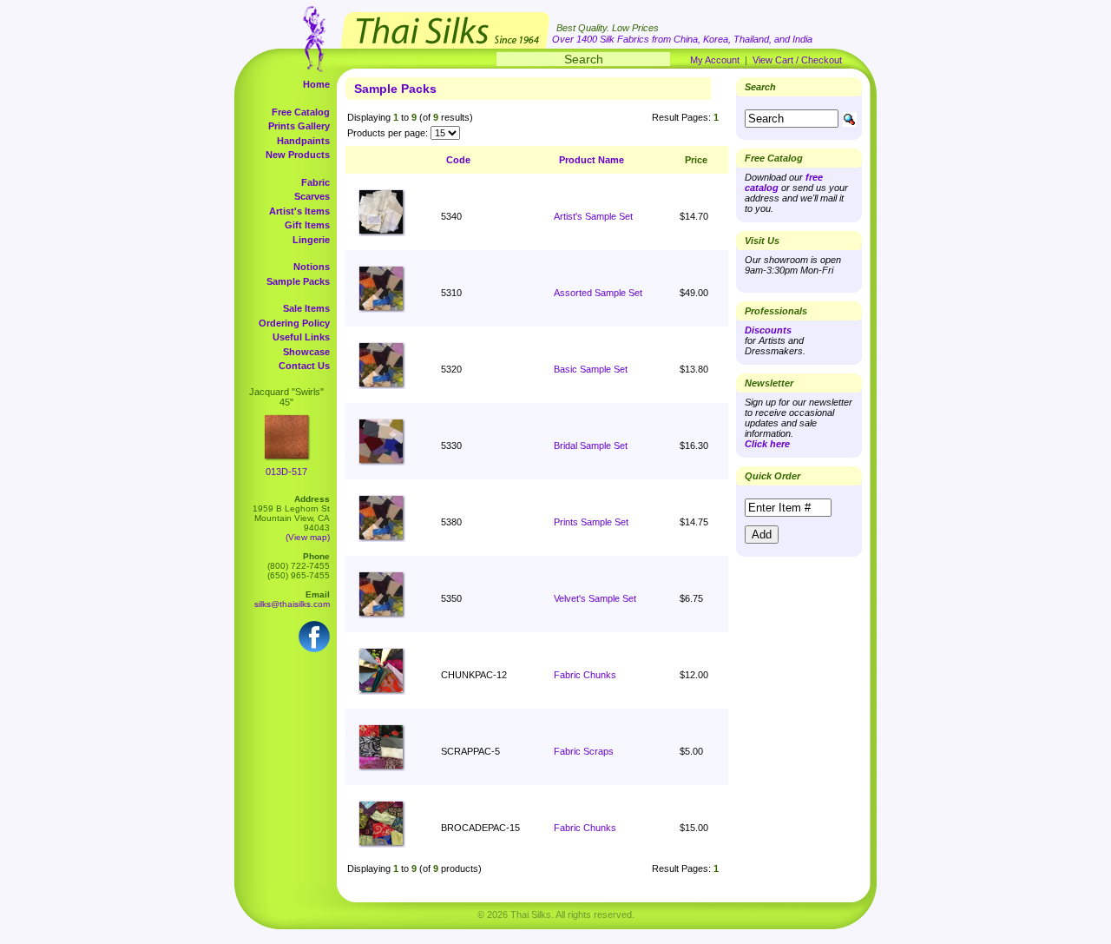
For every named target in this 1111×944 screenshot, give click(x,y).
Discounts (768, 330)
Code (458, 160)
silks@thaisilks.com (292, 604)
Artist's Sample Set (593, 216)
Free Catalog (301, 112)
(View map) (308, 537)
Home (316, 84)
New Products (298, 154)
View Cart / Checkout (797, 60)
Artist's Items (299, 211)
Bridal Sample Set (591, 445)
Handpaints (303, 140)
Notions (311, 266)
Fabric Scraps (584, 751)
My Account (715, 60)
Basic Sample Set (591, 369)
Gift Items (307, 225)
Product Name (591, 160)
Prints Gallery (299, 126)
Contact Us (304, 365)
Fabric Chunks (585, 675)
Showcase (306, 352)
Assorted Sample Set (598, 292)
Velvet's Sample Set (595, 598)
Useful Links (301, 337)
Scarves (312, 196)
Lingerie (311, 239)
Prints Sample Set (591, 522)
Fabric (315, 182)
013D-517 (286, 471)
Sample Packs (298, 281)
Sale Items (306, 308)
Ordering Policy (294, 323)
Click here (767, 444)
